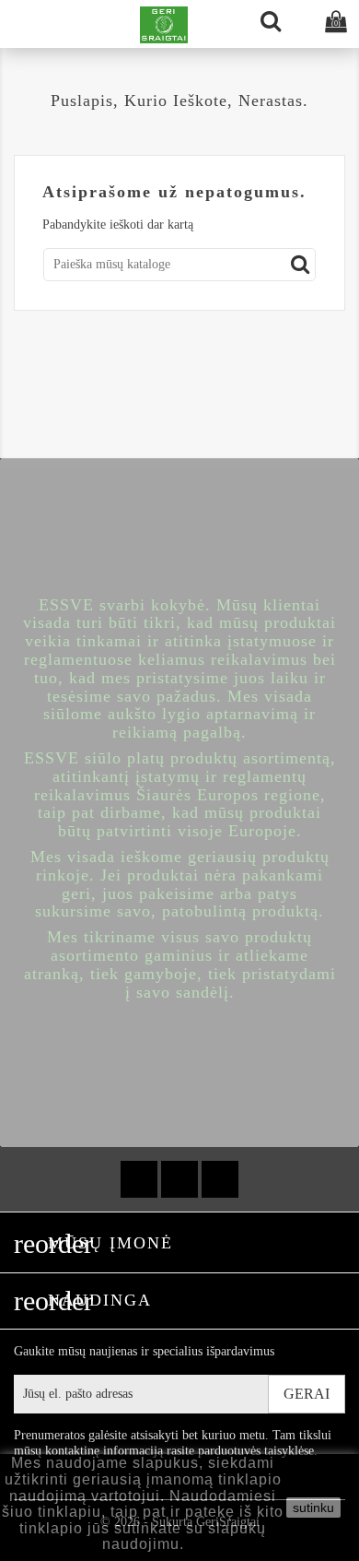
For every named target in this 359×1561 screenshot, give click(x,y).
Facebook (139, 1179)
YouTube (179, 1179)
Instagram (220, 1179)
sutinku (313, 1507)
